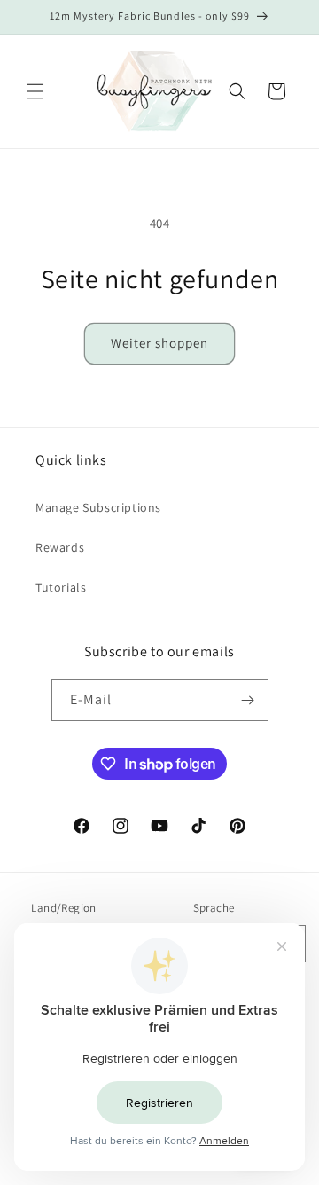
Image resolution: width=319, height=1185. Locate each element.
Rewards (59, 547)
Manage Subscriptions (98, 507)
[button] (35, 91)
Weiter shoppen (159, 342)
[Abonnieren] (248, 700)
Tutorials (60, 587)
